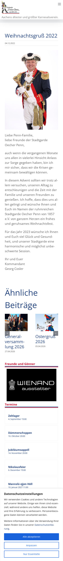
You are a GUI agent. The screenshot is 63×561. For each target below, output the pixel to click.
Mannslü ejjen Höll (20, 484)
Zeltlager (14, 416)
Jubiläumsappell (18, 450)
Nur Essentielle (31, 554)
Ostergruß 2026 (47, 322)
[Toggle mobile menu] (59, 4)
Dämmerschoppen (20, 433)
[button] (7, 333)
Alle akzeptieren (31, 536)
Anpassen (31, 545)
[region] (31, 524)
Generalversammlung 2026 (16, 322)
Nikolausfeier (17, 467)
